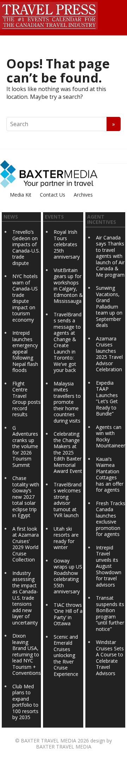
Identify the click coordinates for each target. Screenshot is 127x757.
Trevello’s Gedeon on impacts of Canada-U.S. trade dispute (26, 247)
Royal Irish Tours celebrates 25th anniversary (67, 244)
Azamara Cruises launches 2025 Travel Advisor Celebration (109, 354)
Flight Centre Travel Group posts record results (26, 399)
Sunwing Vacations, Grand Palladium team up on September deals (109, 306)
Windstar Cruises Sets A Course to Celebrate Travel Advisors (110, 658)
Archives (83, 194)
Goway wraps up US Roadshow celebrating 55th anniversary (68, 576)
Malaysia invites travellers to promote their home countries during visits (67, 402)
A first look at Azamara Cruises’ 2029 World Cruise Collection (25, 544)
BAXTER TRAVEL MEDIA (48, 740)
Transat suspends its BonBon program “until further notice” (110, 613)
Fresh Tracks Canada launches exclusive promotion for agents (110, 519)
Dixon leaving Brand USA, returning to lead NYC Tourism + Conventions (26, 654)
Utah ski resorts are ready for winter (66, 538)
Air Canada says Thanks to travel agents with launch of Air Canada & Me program (110, 256)
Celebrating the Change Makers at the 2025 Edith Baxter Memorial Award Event (68, 452)
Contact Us (52, 194)
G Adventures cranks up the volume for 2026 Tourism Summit (25, 446)
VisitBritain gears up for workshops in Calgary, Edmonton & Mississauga (68, 286)
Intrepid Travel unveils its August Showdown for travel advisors (108, 566)
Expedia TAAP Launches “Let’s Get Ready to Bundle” (107, 398)
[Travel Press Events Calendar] (49, 14)
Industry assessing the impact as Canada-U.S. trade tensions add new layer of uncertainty (25, 598)
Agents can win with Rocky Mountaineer (110, 436)
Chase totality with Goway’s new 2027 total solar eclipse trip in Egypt (25, 497)
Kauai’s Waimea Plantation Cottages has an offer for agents (109, 474)
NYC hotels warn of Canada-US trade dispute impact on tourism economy (25, 298)
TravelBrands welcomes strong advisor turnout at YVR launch (67, 500)
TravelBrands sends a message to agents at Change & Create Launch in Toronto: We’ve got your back (67, 342)
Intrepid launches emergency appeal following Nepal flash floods (25, 351)
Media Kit (20, 194)
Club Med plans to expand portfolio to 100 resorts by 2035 (25, 702)
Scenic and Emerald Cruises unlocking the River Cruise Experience (66, 655)
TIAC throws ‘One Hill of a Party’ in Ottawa (68, 614)
